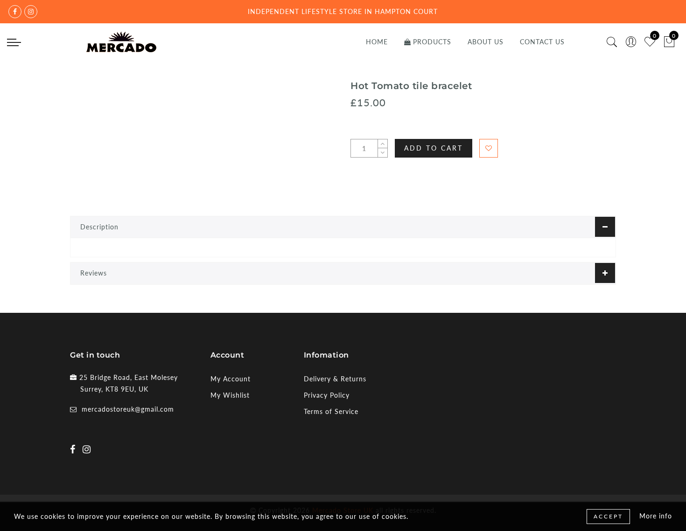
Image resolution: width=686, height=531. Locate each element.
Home (377, 42)
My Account (230, 379)
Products (432, 42)
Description (99, 227)
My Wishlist (230, 395)
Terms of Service (331, 411)
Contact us (542, 42)
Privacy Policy (327, 395)
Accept (608, 516)
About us (486, 42)
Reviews (93, 273)
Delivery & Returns (335, 379)
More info (655, 516)
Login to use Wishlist (488, 148)
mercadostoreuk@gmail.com (128, 409)
